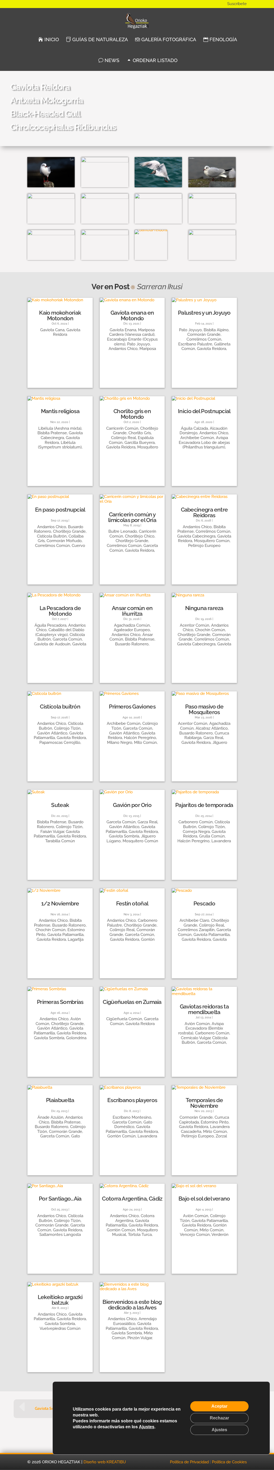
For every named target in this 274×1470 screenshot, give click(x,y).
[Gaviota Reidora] (51, 187)
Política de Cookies (229, 1462)
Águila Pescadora (50, 625)
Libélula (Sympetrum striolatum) (60, 445)
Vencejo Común (195, 1234)
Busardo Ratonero (132, 644)
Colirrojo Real (123, 437)
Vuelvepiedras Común (60, 1328)
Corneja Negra (196, 831)
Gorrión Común (121, 1136)
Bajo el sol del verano (204, 1198)
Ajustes (146, 1427)
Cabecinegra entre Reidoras (204, 512)
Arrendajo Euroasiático (135, 1321)
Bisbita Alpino (216, 329)
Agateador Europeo (132, 629)
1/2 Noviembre (60, 903)
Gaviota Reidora (66, 332)
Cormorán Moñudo (64, 540)
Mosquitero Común (212, 540)
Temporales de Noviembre (204, 1103)
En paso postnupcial (60, 509)
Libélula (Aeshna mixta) (59, 428)
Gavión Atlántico (52, 733)
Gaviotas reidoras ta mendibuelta (204, 1009)
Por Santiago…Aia (60, 1198)
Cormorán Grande (203, 334)
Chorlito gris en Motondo (132, 414)
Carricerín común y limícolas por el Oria (132, 517)
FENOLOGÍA (222, 39)
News (111, 60)
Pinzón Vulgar (139, 1337)
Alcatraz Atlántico (212, 728)
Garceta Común (67, 639)
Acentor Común (194, 625)
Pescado (204, 903)
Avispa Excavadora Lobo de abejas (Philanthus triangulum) (204, 442)
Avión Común (197, 1023)
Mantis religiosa (60, 411)
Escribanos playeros (132, 1100)
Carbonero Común (195, 822)
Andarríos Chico (123, 348)
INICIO (51, 39)
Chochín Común (210, 629)
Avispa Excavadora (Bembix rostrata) (201, 1028)
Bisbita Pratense (52, 433)
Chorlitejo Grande (69, 531)
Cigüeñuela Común (124, 1018)
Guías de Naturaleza (99, 39)
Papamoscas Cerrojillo (59, 742)
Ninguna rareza (204, 608)
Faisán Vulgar (52, 831)
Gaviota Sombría (124, 836)
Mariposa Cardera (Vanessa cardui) (132, 332)
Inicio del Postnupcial (204, 411)
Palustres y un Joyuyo (204, 312)
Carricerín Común (122, 428)
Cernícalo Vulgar (195, 1037)
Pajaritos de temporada (204, 805)
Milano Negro (119, 742)
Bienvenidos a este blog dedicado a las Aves (132, 1304)
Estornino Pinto (215, 1122)
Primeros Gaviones (132, 706)
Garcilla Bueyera (139, 442)
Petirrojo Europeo (204, 545)
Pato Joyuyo (138, 344)
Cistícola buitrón (60, 706)
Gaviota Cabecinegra (62, 435)
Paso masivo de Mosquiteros (204, 709)
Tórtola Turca (140, 1234)
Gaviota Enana (123, 329)
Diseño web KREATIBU (104, 1462)
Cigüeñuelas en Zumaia (132, 1002)
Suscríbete (237, 3)
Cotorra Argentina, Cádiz (132, 1198)
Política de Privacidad (189, 1462)
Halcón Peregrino (140, 737)
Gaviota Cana (52, 329)
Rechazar (219, 1418)
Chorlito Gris (139, 433)
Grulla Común (212, 836)
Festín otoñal (132, 903)
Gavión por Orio (132, 805)
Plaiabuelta (60, 1100)
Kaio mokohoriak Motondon (60, 315)
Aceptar (219, 1406)
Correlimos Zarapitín (196, 929)
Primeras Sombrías (60, 1002)
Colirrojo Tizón (67, 728)
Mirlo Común (215, 1131)
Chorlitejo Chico (139, 536)
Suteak (60, 805)
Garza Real (213, 737)
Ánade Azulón (50, 1117)
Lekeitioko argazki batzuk (60, 1300)
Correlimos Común (204, 339)
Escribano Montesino (132, 1117)
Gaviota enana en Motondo (132, 315)
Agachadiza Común (132, 625)
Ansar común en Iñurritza (132, 611)
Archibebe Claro (194, 920)
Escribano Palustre (195, 344)
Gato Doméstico (133, 1124)
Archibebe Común (197, 437)
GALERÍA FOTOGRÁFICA (168, 39)
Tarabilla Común (60, 841)
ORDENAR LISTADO (154, 60)
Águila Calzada (194, 428)
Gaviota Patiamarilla (65, 934)
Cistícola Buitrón (52, 536)
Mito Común (145, 742)
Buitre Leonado (122, 531)
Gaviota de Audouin (52, 644)
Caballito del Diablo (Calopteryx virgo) (59, 632)
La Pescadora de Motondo (60, 611)
